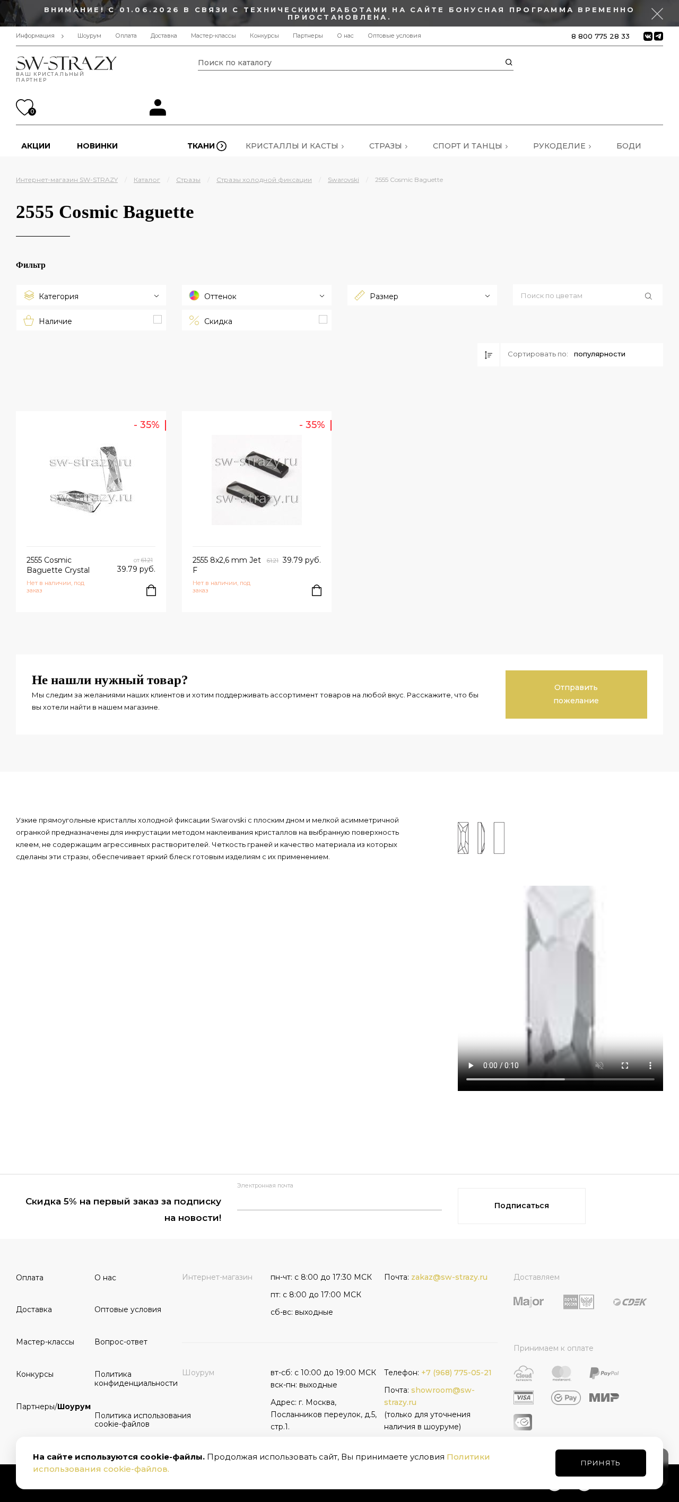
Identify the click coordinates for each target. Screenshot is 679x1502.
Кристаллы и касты (292, 146)
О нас (345, 35)
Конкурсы (264, 35)
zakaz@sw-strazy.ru (449, 1277)
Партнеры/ (51, 1406)
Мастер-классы (213, 35)
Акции (35, 146)
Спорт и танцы (467, 146)
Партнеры (308, 35)
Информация (35, 35)
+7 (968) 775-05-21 (456, 1372)
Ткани (201, 146)
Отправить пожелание (576, 694)
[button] (588, 296)
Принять (601, 1463)
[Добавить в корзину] (151, 590)
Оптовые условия (394, 35)
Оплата (126, 35)
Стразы (385, 146)
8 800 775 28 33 (600, 36)
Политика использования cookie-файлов (130, 1420)
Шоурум (89, 35)
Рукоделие (559, 146)
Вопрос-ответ (120, 1342)
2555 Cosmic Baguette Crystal (58, 564)
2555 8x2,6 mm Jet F (227, 564)
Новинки (97, 146)
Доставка (164, 35)
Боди (628, 146)
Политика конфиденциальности (130, 1378)
